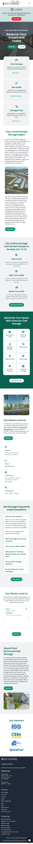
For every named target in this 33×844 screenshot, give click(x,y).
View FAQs (15, 121)
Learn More (16, 19)
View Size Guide (15, 96)
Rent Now (12, 47)
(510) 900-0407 (5, 771)
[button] (13, 1)
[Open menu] (29, 3)
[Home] (10, 3)
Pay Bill (22, 47)
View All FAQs (16, 579)
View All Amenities (16, 380)
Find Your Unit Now (16, 305)
